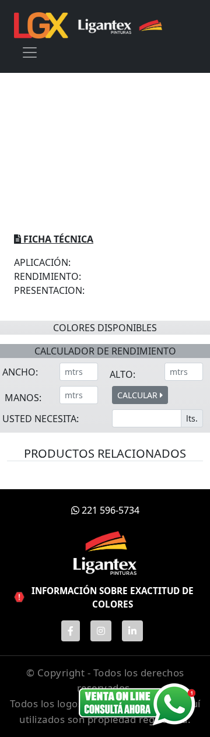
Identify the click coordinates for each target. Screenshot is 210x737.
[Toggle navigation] (30, 52)
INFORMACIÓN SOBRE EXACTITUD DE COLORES (113, 597)
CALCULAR (138, 395)
